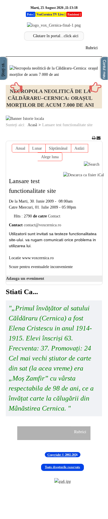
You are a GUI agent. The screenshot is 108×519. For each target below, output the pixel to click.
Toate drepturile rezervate (62, 467)
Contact (54, 216)
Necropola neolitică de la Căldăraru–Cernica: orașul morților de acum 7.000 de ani (50, 98)
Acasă (32, 125)
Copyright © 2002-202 (61, 454)
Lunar (37, 148)
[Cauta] (91, 164)
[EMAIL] (99, 138)
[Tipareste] (94, 138)
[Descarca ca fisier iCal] (83, 175)
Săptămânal (58, 148)
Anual (20, 148)
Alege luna (50, 157)
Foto (30, 14)
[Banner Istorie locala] (25, 118)
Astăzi (79, 148)
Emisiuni (73, 14)
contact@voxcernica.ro (42, 225)
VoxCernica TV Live (50, 14)
